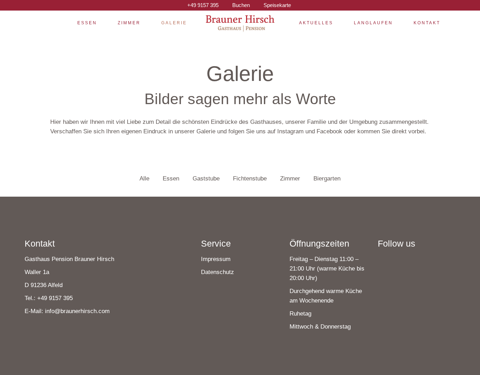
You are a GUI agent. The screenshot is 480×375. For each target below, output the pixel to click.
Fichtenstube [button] (250, 178)
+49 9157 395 (55, 298)
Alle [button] (144, 178)
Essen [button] (171, 178)
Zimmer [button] (290, 178)
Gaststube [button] (206, 178)
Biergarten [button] (326, 178)
